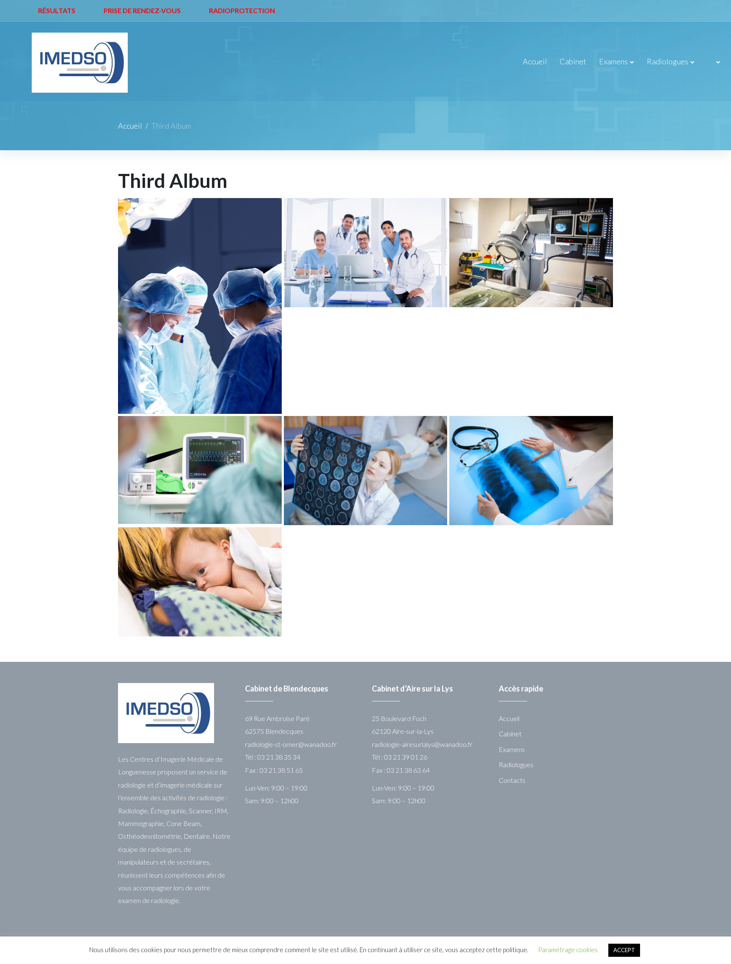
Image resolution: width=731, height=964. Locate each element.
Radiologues (667, 61)
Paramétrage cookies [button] (568, 949)
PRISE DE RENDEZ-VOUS (142, 10)
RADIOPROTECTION (242, 10)
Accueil (535, 61)
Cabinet (573, 61)
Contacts (512, 780)
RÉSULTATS (56, 10)
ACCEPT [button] (624, 950)
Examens (613, 61)
